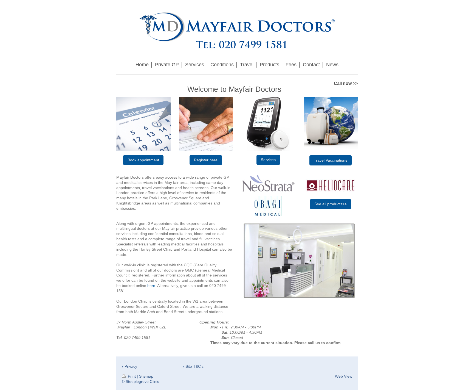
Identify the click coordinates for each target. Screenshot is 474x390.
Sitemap (146, 376)
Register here (206, 160)
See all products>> (330, 204)
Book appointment (143, 160)
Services (268, 159)
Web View (343, 376)
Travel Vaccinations (330, 160)
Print (132, 376)
